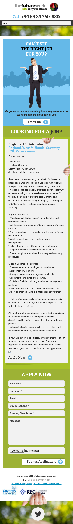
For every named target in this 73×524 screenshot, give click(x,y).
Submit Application (41, 461)
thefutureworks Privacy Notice (48, 483)
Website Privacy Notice (22, 483)
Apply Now (17, 357)
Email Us (35, 122)
